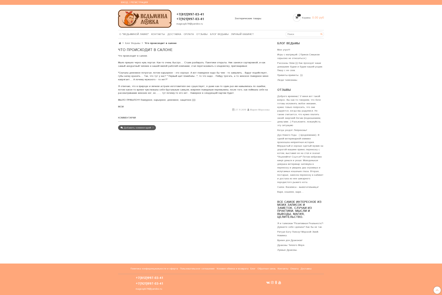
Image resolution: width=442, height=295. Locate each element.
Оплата (189, 34)
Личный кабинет (242, 34)
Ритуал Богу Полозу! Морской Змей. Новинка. (298, 233)
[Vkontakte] (268, 282)
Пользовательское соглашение (197, 268)
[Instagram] (272, 282)
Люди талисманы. (287, 80)
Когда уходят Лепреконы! (292, 130)
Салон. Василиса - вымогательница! (298, 187)
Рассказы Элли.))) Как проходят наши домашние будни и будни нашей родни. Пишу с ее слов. (300, 66)
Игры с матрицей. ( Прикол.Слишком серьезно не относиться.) (298, 56)
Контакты (158, 34)
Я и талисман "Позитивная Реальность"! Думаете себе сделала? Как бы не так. (300, 225)
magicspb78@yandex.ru (189, 24)
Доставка (174, 34)
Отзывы (202, 34)
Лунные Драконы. (287, 250)
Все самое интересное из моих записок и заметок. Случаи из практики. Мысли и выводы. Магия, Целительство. (299, 210)
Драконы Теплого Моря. (291, 245)
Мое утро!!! (283, 50)
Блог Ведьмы (219, 34)
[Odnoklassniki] (276, 282)
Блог (253, 268)
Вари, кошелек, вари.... (290, 192)
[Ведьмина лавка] (144, 18)
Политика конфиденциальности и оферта (154, 268)
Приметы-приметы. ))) (290, 75)
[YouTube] (279, 282)
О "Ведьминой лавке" (134, 34)
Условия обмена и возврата (232, 268)
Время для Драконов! (289, 240)
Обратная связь (266, 268)
